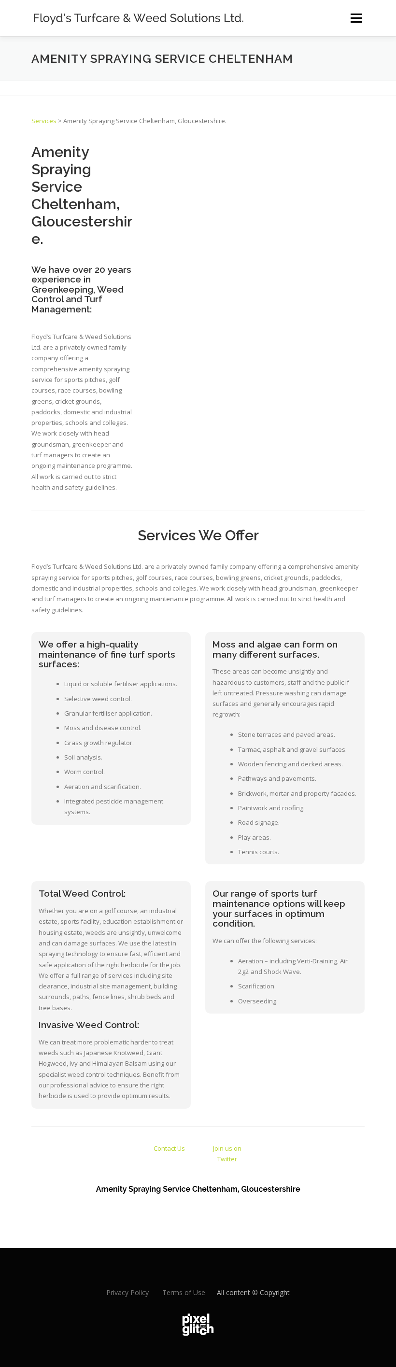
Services (44, 120)
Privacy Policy (127, 1292)
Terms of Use (183, 1292)
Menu (356, 18)
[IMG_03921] (347, 152)
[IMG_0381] (274, 148)
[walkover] (164, 159)
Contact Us (169, 1148)
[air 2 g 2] (201, 159)
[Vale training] (274, 167)
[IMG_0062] (311, 159)
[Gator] (238, 159)
